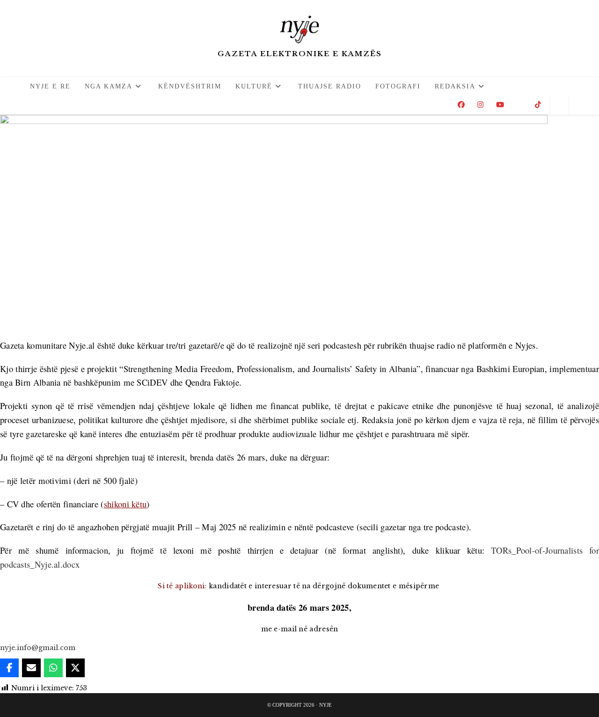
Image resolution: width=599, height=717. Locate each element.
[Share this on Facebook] (9, 667)
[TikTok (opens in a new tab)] (538, 104)
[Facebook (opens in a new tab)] (461, 104)
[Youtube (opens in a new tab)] (500, 104)
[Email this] (31, 667)
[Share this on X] (75, 667)
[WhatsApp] (53, 667)
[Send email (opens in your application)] (519, 105)
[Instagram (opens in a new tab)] (480, 104)
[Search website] (559, 105)
